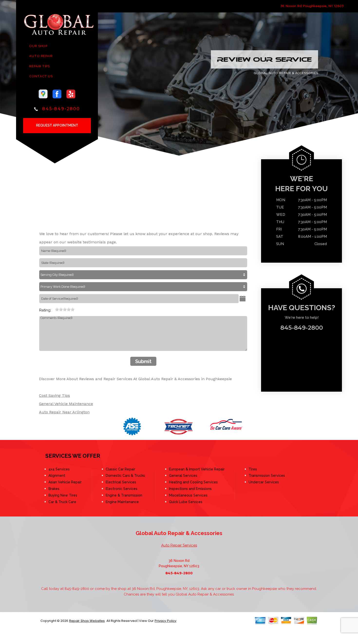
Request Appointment (57, 125)
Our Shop (38, 46)
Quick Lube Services (185, 502)
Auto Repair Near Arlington (64, 412)
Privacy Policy (166, 620)
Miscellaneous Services (188, 495)
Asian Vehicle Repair (65, 482)
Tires (253, 469)
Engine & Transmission (124, 495)
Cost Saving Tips (54, 395)
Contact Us (41, 76)
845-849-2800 (61, 108)
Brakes (53, 489)
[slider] (65, 309)
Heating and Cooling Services (193, 482)
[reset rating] (53, 308)
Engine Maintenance (122, 502)
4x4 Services (59, 469)
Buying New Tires (62, 495)
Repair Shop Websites (87, 620)
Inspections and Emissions (190, 489)
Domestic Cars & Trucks (125, 475)
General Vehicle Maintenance (66, 403)
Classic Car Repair (120, 469)
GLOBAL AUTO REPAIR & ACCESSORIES (286, 73)
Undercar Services (264, 482)
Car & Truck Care (62, 502)
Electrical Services (121, 482)
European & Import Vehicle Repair (197, 469)
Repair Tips (39, 66)
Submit (143, 361)
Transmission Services (267, 475)
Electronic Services (121, 489)
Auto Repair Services (179, 545)
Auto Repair (41, 56)
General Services (183, 475)
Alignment (56, 475)
